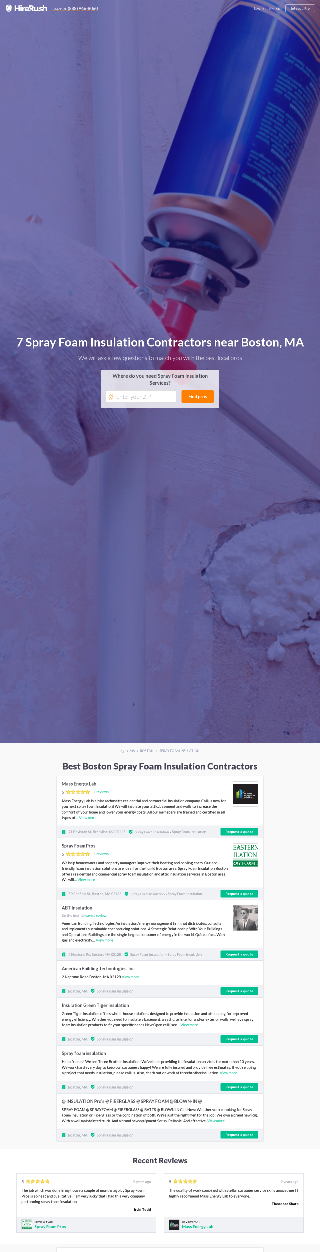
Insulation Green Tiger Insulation (95, 1013)
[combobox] (141, 400)
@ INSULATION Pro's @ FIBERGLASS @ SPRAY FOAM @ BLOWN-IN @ (132, 1109)
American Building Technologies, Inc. (99, 977)
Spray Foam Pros (79, 854)
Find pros (197, 400)
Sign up (274, 8)
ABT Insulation (77, 916)
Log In (259, 8)
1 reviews (101, 800)
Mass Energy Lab (79, 792)
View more (87, 826)
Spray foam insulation (84, 1061)
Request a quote (239, 840)
